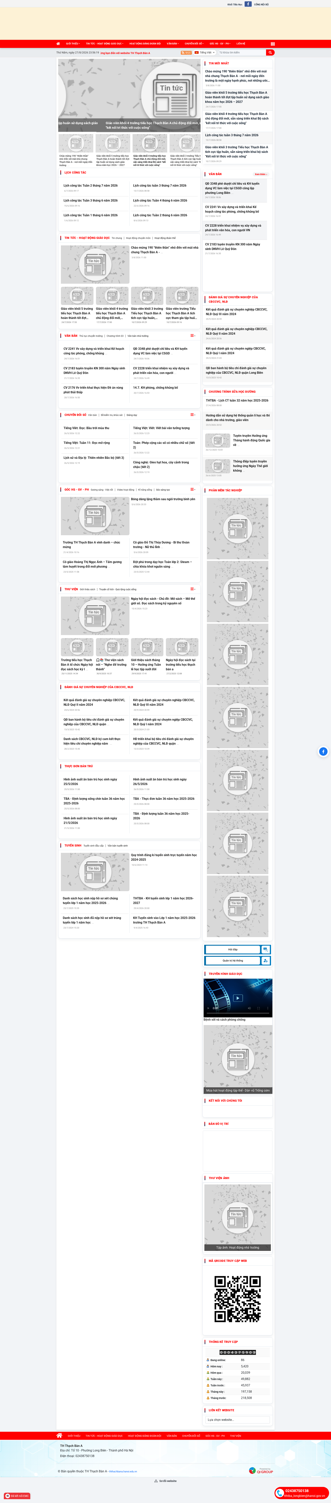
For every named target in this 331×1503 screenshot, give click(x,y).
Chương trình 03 (115, 336)
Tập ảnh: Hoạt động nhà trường (237, 1247)
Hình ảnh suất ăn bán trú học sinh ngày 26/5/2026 (160, 782)
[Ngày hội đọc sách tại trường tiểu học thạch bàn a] (182, 647)
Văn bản (172, 43)
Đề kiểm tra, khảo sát (112, 415)
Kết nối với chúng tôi (225, 1100)
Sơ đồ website (168, 1481)
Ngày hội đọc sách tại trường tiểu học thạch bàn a (180, 664)
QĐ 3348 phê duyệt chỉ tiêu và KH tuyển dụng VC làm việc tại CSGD (160, 351)
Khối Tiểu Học (235, 4)
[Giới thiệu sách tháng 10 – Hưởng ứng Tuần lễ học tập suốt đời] (147, 647)
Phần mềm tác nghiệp (225, 490)
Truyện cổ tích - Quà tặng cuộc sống (117, 589)
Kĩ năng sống (145, 489)
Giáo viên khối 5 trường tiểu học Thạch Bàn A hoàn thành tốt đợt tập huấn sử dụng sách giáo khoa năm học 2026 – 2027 (237, 97)
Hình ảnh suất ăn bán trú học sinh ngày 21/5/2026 (90, 820)
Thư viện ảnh (219, 1178)
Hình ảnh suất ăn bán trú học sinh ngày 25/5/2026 (90, 782)
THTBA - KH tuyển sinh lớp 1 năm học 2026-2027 (163, 901)
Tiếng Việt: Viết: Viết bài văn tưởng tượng (161, 428)
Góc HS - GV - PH (219, 43)
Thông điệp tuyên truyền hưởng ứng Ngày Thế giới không (250, 466)
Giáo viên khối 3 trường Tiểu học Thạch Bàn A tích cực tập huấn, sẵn (147, 313)
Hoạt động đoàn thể (165, 238)
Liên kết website (221, 1410)
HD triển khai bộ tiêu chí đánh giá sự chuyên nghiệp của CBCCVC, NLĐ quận (163, 741)
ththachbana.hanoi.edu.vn (123, 1471)
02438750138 (297, 1490)
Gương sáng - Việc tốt (102, 489)
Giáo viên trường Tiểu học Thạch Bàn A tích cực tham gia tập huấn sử (181, 313)
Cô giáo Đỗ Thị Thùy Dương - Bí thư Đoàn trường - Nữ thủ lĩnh (161, 545)
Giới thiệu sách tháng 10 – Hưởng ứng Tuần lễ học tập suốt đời (146, 664)
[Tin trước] (63, 95)
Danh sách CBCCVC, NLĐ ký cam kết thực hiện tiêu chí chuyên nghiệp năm (92, 741)
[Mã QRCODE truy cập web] (237, 1299)
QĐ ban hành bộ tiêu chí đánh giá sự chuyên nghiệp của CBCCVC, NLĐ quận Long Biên (236, 370)
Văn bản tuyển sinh (118, 845)
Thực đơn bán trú (79, 766)
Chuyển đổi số (193, 43)
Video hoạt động (125, 489)
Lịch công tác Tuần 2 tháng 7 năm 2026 (91, 185)
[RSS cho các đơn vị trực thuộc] (186, 52)
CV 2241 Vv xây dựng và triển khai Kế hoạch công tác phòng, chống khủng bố (232, 209)
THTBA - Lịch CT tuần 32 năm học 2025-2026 (237, 400)
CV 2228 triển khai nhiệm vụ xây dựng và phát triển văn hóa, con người (161, 370)
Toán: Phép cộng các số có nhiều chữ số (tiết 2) (164, 445)
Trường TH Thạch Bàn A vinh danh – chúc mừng (91, 545)
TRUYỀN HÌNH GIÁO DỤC (225, 974)
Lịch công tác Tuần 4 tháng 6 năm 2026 (160, 200)
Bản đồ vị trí (219, 1124)
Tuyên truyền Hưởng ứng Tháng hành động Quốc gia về (251, 440)
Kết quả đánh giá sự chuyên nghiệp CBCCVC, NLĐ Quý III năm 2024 (164, 702)
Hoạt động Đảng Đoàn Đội (145, 43)
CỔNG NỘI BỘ (261, 4)
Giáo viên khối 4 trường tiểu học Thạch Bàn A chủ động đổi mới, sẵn (112, 313)
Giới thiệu (72, 43)
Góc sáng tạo (163, 489)
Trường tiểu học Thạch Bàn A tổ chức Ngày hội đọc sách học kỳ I (77, 664)
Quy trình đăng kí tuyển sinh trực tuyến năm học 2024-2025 (164, 857)
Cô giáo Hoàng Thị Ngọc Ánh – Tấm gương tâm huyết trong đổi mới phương (92, 564)
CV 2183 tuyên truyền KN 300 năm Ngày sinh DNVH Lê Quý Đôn (94, 370)
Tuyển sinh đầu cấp (94, 845)
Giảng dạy (132, 415)
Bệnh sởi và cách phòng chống (224, 1019)
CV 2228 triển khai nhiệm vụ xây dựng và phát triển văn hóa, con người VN (233, 228)
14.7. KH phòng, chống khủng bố (155, 387)
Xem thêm (260, 174)
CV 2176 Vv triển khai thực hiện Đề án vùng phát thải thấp (93, 390)
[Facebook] (323, 751)
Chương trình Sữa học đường (232, 391)
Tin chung (117, 238)
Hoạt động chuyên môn (138, 238)
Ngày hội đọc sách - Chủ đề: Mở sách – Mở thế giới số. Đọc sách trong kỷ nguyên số (163, 601)
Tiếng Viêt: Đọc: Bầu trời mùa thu (86, 428)
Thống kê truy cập (223, 1342)
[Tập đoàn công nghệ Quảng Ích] (261, 1470)
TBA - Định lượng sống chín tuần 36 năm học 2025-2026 (94, 801)
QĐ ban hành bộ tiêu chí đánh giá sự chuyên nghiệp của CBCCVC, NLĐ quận (94, 722)
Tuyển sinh (73, 845)
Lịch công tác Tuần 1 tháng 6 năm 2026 (91, 215)
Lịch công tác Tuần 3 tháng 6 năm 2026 (91, 200)
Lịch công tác (75, 172)
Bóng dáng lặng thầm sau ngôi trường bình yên (163, 499)
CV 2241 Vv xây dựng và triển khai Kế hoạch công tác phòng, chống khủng (94, 351)
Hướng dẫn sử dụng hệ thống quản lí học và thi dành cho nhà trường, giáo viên (238, 418)
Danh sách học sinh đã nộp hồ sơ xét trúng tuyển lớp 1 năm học (92, 920)
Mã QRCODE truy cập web (228, 1261)
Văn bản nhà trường (138, 336)
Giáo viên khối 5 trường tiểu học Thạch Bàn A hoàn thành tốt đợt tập (77, 313)
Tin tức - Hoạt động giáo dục (104, 43)
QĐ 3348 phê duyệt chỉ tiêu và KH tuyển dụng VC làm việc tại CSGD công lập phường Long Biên (232, 188)
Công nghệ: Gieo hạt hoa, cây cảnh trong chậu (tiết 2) (161, 465)
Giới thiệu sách (87, 589)
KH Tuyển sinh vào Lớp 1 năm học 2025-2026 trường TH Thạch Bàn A (164, 920)
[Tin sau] (195, 95)
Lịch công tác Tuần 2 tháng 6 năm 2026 (160, 215)
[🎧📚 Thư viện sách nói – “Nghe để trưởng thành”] (112, 647)
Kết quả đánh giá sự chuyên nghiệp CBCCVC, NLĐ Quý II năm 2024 (94, 702)
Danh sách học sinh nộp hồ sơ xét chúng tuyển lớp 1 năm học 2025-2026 (90, 901)
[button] (193, 336)
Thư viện (71, 589)
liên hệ (241, 43)
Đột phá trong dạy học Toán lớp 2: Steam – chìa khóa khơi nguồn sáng (162, 564)
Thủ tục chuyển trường (91, 336)
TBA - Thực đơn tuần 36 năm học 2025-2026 (163, 799)
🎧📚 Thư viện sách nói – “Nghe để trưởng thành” (111, 664)
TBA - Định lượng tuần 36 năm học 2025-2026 (161, 816)
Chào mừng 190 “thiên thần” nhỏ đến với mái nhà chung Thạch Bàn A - (164, 250)
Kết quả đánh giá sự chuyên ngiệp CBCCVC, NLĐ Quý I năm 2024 (163, 722)
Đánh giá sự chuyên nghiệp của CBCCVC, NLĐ (99, 687)
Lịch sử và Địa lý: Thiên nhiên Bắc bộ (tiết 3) (94, 458)
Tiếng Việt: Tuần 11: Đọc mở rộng (87, 443)
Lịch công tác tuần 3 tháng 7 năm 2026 (231, 135)
